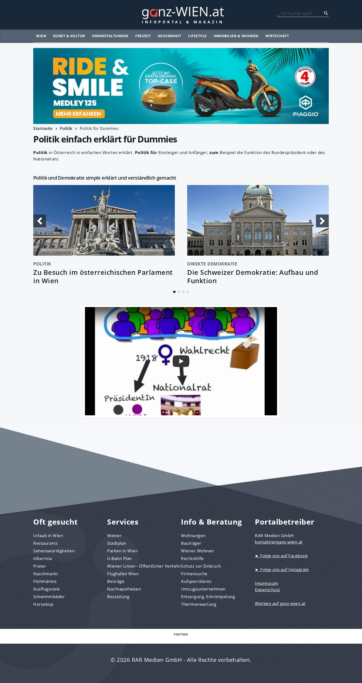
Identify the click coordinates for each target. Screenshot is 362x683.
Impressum (266, 583)
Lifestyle (197, 35)
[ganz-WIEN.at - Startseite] (181, 14)
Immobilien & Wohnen (236, 35)
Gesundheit (169, 35)
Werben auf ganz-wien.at (280, 603)
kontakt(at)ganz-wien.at (279, 542)
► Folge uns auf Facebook (281, 556)
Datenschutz (267, 589)
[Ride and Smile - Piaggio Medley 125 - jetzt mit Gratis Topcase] (181, 86)
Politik (66, 128)
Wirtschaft (277, 35)
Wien (41, 35)
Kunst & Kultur (69, 35)
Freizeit (143, 35)
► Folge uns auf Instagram (282, 569)
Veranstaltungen (110, 35)
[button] (174, 292)
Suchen (326, 13)
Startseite (42, 128)
